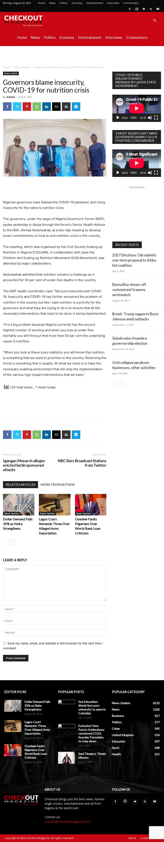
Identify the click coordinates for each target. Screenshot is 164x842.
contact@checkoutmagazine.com (68, 821)
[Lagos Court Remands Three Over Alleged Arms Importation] (54, 504)
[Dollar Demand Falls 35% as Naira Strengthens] (18, 504)
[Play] (118, 118)
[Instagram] (136, 9)
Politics (64, 2)
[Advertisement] (82, 55)
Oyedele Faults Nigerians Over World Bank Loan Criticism (36, 751)
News (52, 2)
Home (41, 2)
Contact (144, 838)
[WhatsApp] (36, 106)
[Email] (56, 106)
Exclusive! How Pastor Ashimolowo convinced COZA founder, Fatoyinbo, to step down (91, 733)
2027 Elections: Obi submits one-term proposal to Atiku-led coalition (134, 260)
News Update (23, 67)
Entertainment (94, 2)
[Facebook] (129, 9)
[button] (154, 21)
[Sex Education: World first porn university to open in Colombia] (66, 706)
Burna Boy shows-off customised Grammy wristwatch (129, 289)
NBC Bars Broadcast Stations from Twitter (82, 463)
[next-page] (12, 542)
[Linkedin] (46, 106)
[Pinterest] (27, 106)
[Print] (66, 106)
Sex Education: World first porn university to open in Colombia (92, 707)
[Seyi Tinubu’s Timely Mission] (66, 758)
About (132, 838)
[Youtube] (158, 9)
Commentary (130, 2)
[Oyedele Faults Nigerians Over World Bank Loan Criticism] (90, 504)
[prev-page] (5, 542)
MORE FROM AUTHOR (58, 484)
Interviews (113, 2)
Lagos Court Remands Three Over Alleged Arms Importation (37, 727)
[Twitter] (151, 9)
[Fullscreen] (156, 118)
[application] (136, 108)
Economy (77, 2)
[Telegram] (76, 106)
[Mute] (150, 118)
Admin (11, 96)
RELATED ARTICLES (20, 484)
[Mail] (144, 9)
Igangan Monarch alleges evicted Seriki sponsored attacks (24, 465)
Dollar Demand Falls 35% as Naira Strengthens (18, 523)
